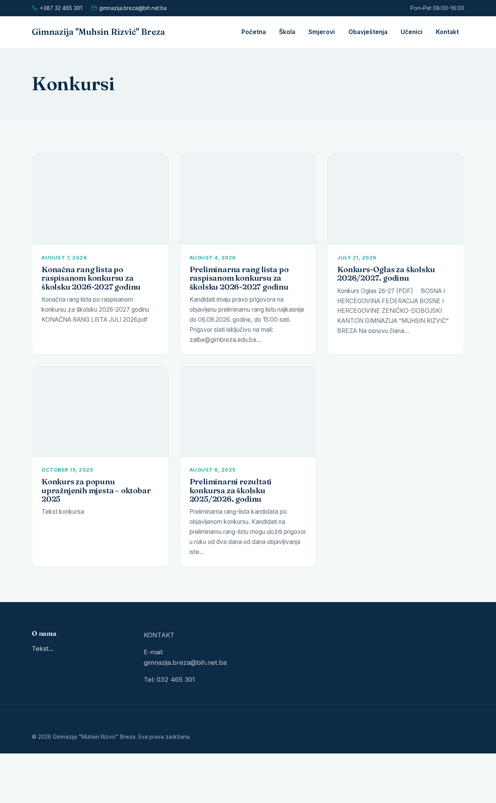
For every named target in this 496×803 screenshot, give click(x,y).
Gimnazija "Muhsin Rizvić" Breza (98, 32)
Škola (287, 32)
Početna (253, 32)
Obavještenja (368, 32)
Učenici (411, 32)
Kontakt (447, 32)
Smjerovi (321, 32)
